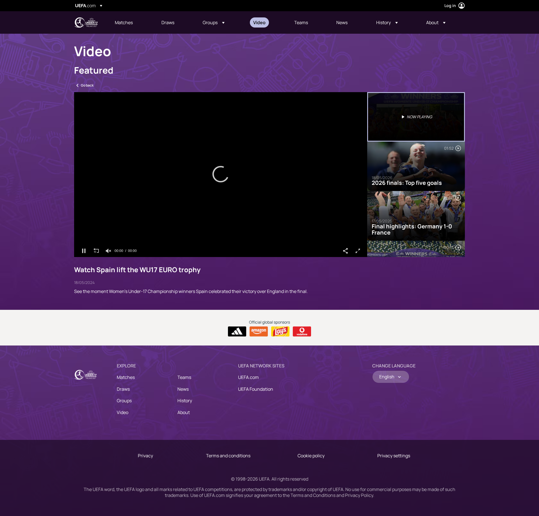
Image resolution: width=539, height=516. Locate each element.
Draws (123, 389)
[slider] (220, 242)
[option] (416, 117)
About (183, 412)
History (184, 400)
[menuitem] (131, 22)
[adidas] (237, 331)
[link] (123, 22)
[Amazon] (259, 331)
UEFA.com (248, 377)
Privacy (145, 456)
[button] (213, 22)
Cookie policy (311, 456)
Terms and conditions (228, 456)
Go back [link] (87, 85)
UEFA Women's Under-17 (86, 22)
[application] (220, 174)
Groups (124, 400)
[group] (108, 251)
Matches (126, 377)
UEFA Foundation (255, 389)
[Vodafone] (302, 331)
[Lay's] (280, 331)
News (183, 389)
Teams (184, 377)
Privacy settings (393, 456)
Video (122, 412)
